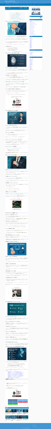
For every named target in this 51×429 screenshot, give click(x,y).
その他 (31, 63)
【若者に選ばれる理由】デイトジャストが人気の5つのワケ (13, 377)
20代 (31, 66)
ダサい (31, 61)
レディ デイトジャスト (32, 5)
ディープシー (10, 5)
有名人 (31, 59)
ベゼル (31, 53)
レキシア (31, 39)
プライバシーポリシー (35, 426)
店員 (31, 67)
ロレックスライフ (10, 1)
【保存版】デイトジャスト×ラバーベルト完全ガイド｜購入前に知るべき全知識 (15, 375)
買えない (31, 60)
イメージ (31, 65)
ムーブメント (31, 55)
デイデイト (14, 5)
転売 (31, 62)
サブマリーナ (32, 25)
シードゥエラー (32, 26)
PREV (6, 406)
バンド (31, 51)
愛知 (31, 38)
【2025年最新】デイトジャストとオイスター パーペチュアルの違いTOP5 (15, 376)
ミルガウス (24, 5)
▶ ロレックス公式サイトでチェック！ (17, 51)
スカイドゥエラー (32, 27)
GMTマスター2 (32, 21)
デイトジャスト (17, 5)
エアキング (31, 22)
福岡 (31, 47)
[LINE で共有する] (13, 404)
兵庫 (31, 42)
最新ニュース (31, 69)
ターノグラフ (31, 28)
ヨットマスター (27, 5)
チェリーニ (7, 5)
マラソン (31, 58)
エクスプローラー (32, 23)
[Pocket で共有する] (23, 402)
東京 (31, 37)
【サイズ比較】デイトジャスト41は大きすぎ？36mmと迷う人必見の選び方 (15, 374)
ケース (31, 54)
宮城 (31, 45)
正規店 (31, 46)
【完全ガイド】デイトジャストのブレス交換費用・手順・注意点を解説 (15, 373)
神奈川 (31, 43)
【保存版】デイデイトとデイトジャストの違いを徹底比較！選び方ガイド (15, 372)
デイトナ (21, 5)
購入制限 (31, 64)
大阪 (31, 41)
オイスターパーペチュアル (33, 24)
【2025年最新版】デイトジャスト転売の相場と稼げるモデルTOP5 (14, 371)
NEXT (27, 406)
